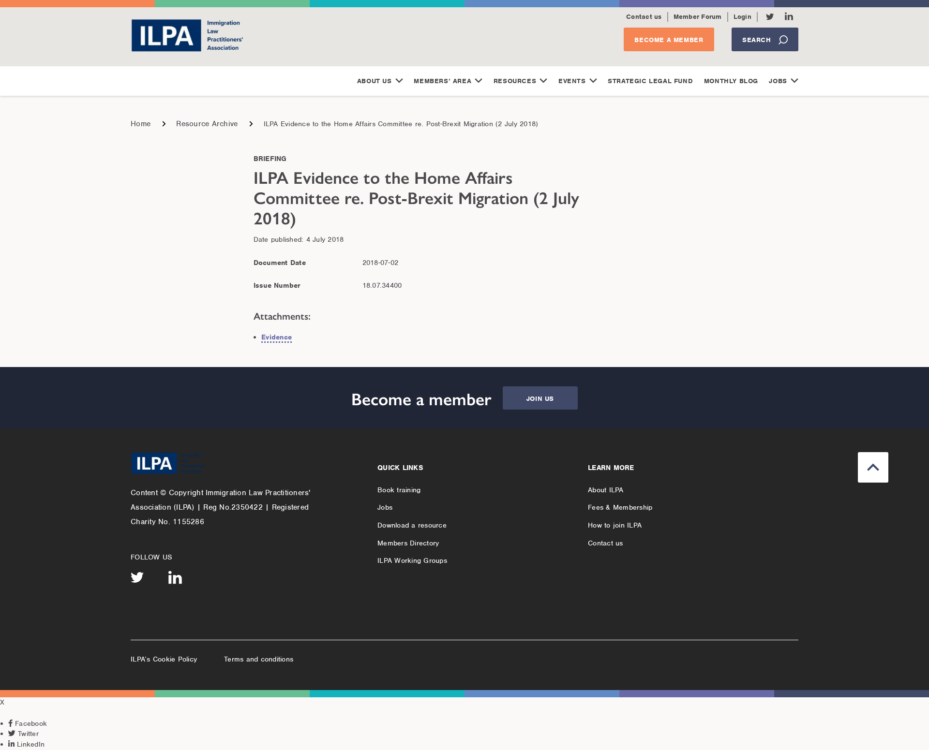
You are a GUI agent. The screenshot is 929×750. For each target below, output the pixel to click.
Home (140, 124)
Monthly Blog (731, 81)
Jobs (778, 81)
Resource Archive (207, 124)
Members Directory (408, 543)
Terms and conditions (258, 659)
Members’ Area (442, 81)
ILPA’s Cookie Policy (164, 659)
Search (756, 40)
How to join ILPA (615, 525)
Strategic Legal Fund (650, 81)
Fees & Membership (620, 507)
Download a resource (412, 525)
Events (572, 81)
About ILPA (606, 489)
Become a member (668, 40)
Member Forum (698, 17)
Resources (515, 81)
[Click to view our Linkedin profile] (789, 16)
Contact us (644, 17)
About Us (374, 81)
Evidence (276, 337)
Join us (540, 399)
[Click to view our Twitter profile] (770, 17)
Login (742, 17)
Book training (398, 489)
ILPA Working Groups (412, 560)
